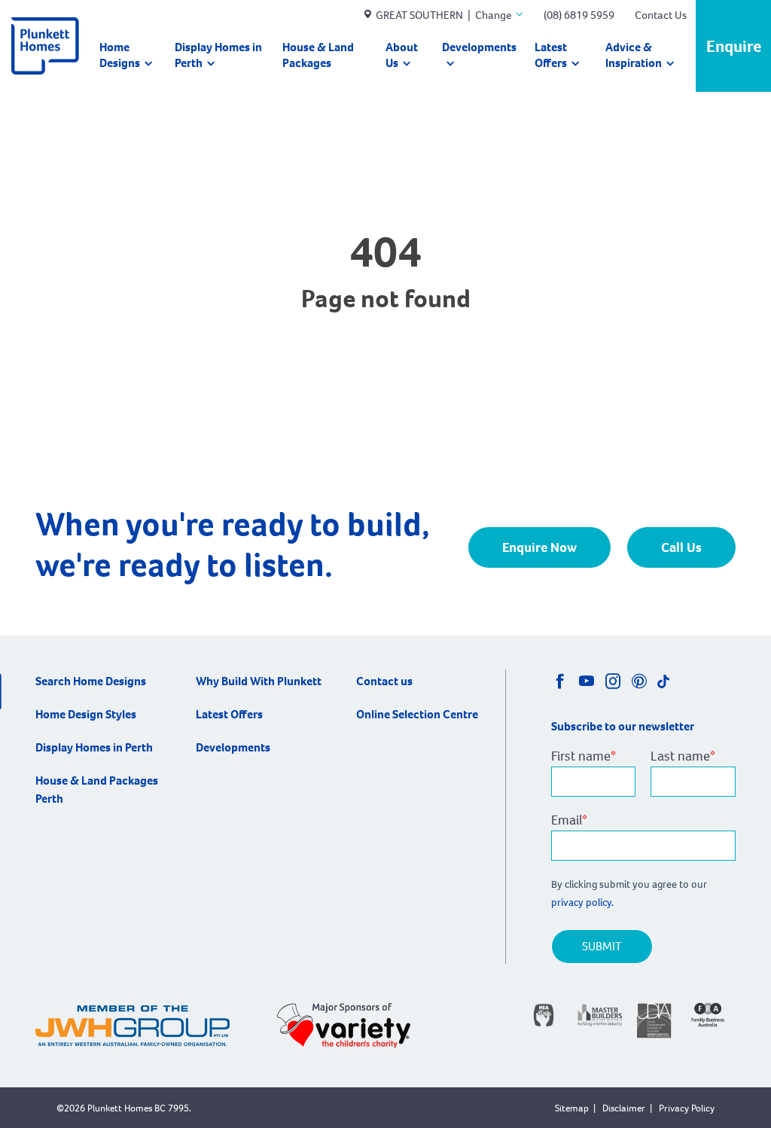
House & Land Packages (318, 55)
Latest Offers (551, 55)
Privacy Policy (687, 1108)
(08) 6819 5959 (579, 15)
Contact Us (661, 15)
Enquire (733, 46)
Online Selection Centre (417, 714)
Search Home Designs (90, 681)
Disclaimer (623, 1108)
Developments (479, 47)
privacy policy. (583, 902)
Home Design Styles (85, 714)
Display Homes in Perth (218, 55)
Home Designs (119, 55)
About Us (402, 55)
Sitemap (572, 1108)
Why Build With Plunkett (259, 681)
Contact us (384, 681)
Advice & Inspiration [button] (633, 55)
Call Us (681, 547)
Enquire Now (539, 547)
